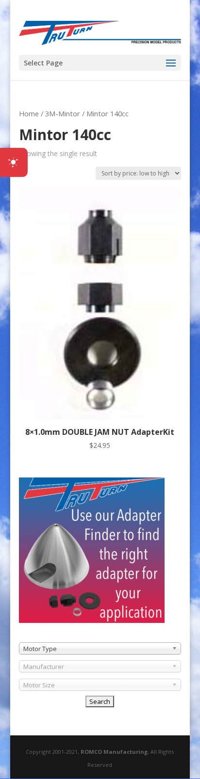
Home (29, 113)
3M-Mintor (62, 113)
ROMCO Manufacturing (114, 751)
